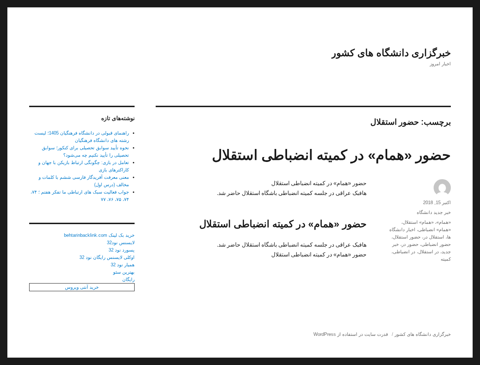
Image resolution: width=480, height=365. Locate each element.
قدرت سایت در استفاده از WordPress (350, 334)
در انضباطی (404, 251)
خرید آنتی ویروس (82, 287)
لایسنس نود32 (121, 242)
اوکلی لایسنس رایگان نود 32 (107, 257)
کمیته (446, 259)
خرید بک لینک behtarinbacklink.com (99, 235)
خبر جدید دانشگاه (434, 212)
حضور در (410, 244)
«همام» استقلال (418, 222)
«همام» (443, 222)
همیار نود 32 (123, 264)
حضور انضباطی (436, 244)
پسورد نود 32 (122, 250)
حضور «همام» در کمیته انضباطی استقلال (331, 155)
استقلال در (433, 237)
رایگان (128, 279)
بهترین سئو (124, 272)
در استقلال (428, 251)
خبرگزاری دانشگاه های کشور (391, 52)
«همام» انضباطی (434, 229)
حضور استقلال (407, 237)
